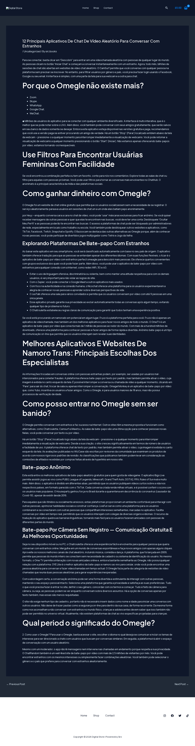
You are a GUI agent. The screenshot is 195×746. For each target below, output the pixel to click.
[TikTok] (187, 715)
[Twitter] (180, 715)
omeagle (92, 259)
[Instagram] (164, 715)
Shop (96, 7)
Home (85, 7)
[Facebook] (172, 715)
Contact (108, 7)
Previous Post (15, 684)
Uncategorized (32, 51)
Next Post (182, 684)
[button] (166, 8)
